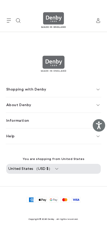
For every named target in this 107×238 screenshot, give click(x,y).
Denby (51, 219)
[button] (8, 20)
